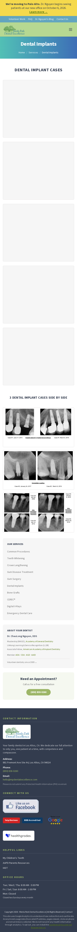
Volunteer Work (17, 19)
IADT (5, 868)
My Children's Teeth (13, 858)
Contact (69, 912)
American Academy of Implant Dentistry (41, 649)
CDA (23, 655)
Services (33, 52)
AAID (33, 655)
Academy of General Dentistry (39, 641)
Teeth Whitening (16, 558)
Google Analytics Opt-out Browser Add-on (51, 926)
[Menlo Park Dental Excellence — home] (14, 29)
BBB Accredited (32, 820)
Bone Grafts (13, 592)
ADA (18, 655)
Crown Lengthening (17, 565)
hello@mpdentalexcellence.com (20, 779)
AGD (28, 655)
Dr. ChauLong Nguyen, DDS (22, 636)
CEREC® (11, 599)
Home (22, 52)
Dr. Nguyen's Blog (44, 19)
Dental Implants (15, 586)
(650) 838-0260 (38, 692)
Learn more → (38, 12)
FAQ (30, 19)
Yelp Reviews (11, 820)
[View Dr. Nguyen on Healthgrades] (18, 836)
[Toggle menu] (70, 29)
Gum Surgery (14, 579)
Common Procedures (18, 551)
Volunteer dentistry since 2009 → (22, 662)
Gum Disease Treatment (20, 572)
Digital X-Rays (14, 606)
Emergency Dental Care (19, 613)
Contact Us (62, 19)
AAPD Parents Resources (16, 863)
